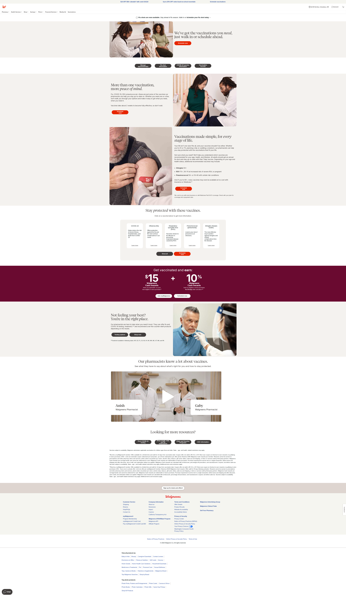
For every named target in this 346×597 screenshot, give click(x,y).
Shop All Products (127, 590)
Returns (125, 507)
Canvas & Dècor (164, 583)
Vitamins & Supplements (145, 571)
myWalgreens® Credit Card (132, 521)
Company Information (156, 502)
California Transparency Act (157, 514)
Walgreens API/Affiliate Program (159, 519)
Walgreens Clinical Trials (208, 506)
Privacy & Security (180, 516)
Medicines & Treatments (129, 567)
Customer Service (129, 502)
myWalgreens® (128, 516)
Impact (151, 509)
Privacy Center (179, 519)
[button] (335, 7)
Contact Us (126, 512)
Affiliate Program (154, 524)
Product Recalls (179, 507)
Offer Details (178, 504)
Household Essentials (159, 563)
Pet (140, 567)
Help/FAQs (126, 509)
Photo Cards (153, 583)
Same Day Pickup (159, 587)
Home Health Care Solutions (141, 563)
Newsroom (152, 507)
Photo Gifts (147, 587)
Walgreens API (153, 521)
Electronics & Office (128, 560)
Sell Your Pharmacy (206, 510)
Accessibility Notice (180, 512)
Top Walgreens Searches (130, 574)
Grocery (160, 560)
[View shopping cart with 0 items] (343, 7)
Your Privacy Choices (181, 526)
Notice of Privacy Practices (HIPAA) (185, 521)
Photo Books (126, 587)
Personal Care (147, 567)
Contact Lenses (158, 556)
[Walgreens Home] (4, 7)
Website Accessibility (181, 509)
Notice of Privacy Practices (155, 539)
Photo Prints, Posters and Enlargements (134, 583)
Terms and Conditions (181, 502)
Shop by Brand (144, 574)
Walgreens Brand (160, 571)
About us (151, 504)
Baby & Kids (126, 556)
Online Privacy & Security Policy (184, 524)
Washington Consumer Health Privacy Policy (184, 530)
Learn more (134, 245)
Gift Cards (153, 560)
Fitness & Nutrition (142, 560)
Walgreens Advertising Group (210, 502)
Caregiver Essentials (144, 556)
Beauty (133, 556)
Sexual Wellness (159, 567)
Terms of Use (193, 539)
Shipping (126, 504)
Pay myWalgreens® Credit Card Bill (134, 524)
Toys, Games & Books (129, 571)
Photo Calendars (137, 587)
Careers (151, 512)
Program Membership (130, 519)
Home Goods (126, 563)
